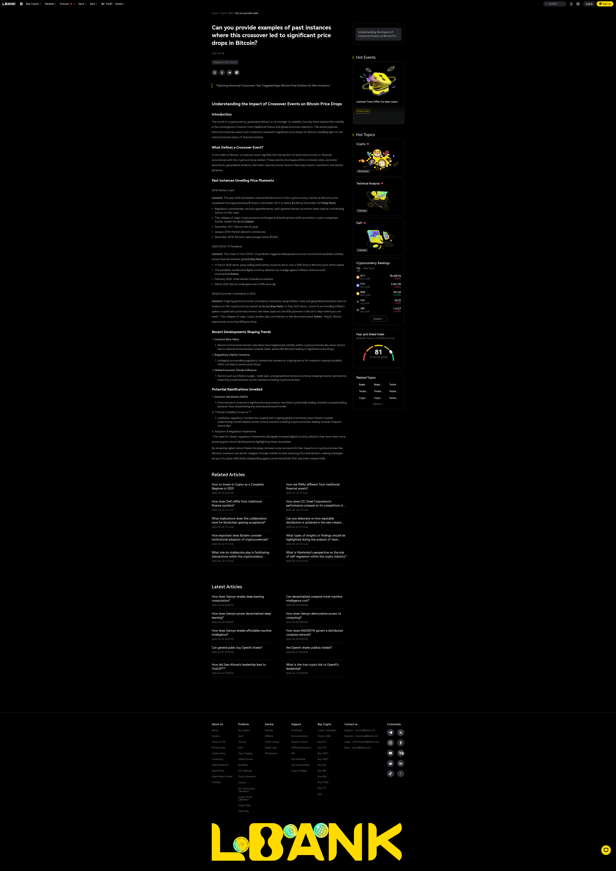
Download (296, 730)
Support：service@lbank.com (359, 730)
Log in (589, 4)
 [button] (546, 4)
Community (217, 759)
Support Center (299, 742)
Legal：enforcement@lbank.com (361, 742)
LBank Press (218, 770)
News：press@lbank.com (357, 747)
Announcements (299, 736)
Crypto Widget (299, 770)
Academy (243, 765)
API (293, 753)
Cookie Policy (219, 753)
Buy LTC (322, 788)
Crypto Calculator (327, 730)
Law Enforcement (300, 765)
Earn (94, 4)
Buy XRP (322, 770)
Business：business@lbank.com (361, 736)
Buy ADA (322, 776)
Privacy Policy (219, 747)
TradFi (109, 4)
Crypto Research (247, 776)
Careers (216, 736)
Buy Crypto (34, 4)
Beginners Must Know (365, 384)
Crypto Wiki (244, 805)
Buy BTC (322, 742)
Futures (67, 4)
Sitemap (216, 782)
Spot (83, 4)
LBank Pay (243, 811)
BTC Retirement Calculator (246, 790)
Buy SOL (322, 765)
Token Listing (272, 742)
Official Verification (301, 747)
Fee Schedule (298, 759)
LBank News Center (222, 776)
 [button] (562, 4)
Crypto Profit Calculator (245, 798)
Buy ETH (322, 747)
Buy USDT (323, 753)
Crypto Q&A (226, 13)
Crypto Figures (365, 398)
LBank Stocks (245, 759)
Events (121, 4)
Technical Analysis (395, 384)
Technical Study (395, 398)
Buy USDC (323, 759)
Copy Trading (245, 753)
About (215, 730)
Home (215, 13)
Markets (51, 4)
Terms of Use (219, 742)
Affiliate (269, 736)
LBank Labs (271, 747)
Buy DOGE (323, 782)
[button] (606, 850)
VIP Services (271, 753)
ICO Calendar (245, 770)
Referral (269, 730)
